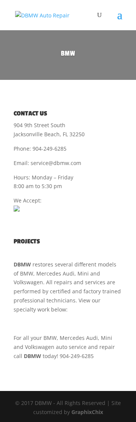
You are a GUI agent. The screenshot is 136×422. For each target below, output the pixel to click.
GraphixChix (87, 412)
